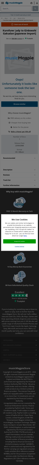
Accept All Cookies (19, 241)
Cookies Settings (19, 246)
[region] (19, 232)
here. (25, 236)
